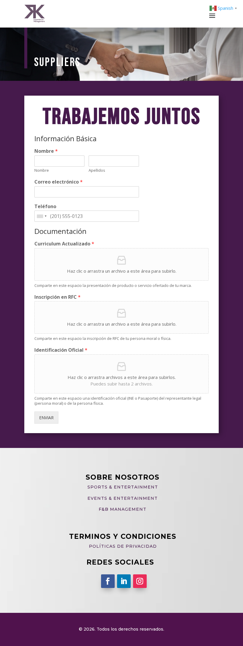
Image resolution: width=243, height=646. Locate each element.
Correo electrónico (58, 182)
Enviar (46, 417)
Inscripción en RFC (57, 297)
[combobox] (41, 216)
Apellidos (97, 170)
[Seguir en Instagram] (140, 581)
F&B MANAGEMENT (122, 509)
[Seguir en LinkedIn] (124, 581)
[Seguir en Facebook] (108, 581)
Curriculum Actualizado (64, 244)
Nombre (46, 151)
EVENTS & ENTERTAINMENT (122, 498)
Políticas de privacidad (123, 546)
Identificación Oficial (60, 350)
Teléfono (45, 206)
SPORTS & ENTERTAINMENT (122, 487)
